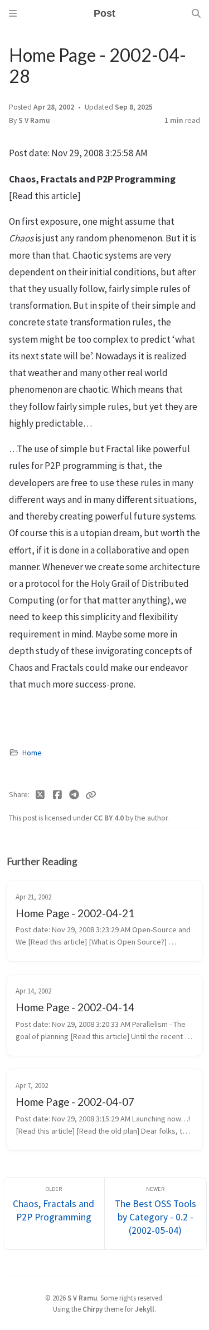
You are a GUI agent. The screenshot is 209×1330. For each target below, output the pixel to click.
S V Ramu (34, 120)
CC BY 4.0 (109, 818)
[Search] (196, 13)
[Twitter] (40, 795)
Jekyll (144, 1308)
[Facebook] (57, 795)
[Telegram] (74, 795)
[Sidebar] (13, 13)
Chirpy (92, 1308)
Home (32, 753)
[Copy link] (90, 795)
